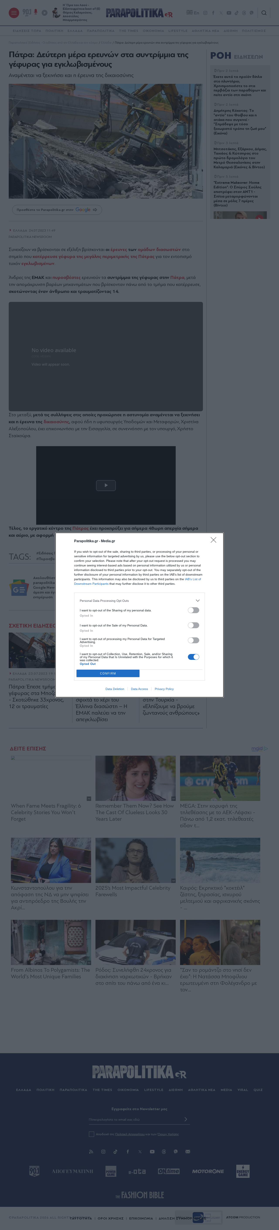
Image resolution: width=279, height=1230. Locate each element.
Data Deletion (114, 689)
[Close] (215, 541)
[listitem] (139, 600)
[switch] (193, 610)
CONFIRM (108, 673)
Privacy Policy (164, 689)
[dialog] (139, 615)
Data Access (139, 689)
